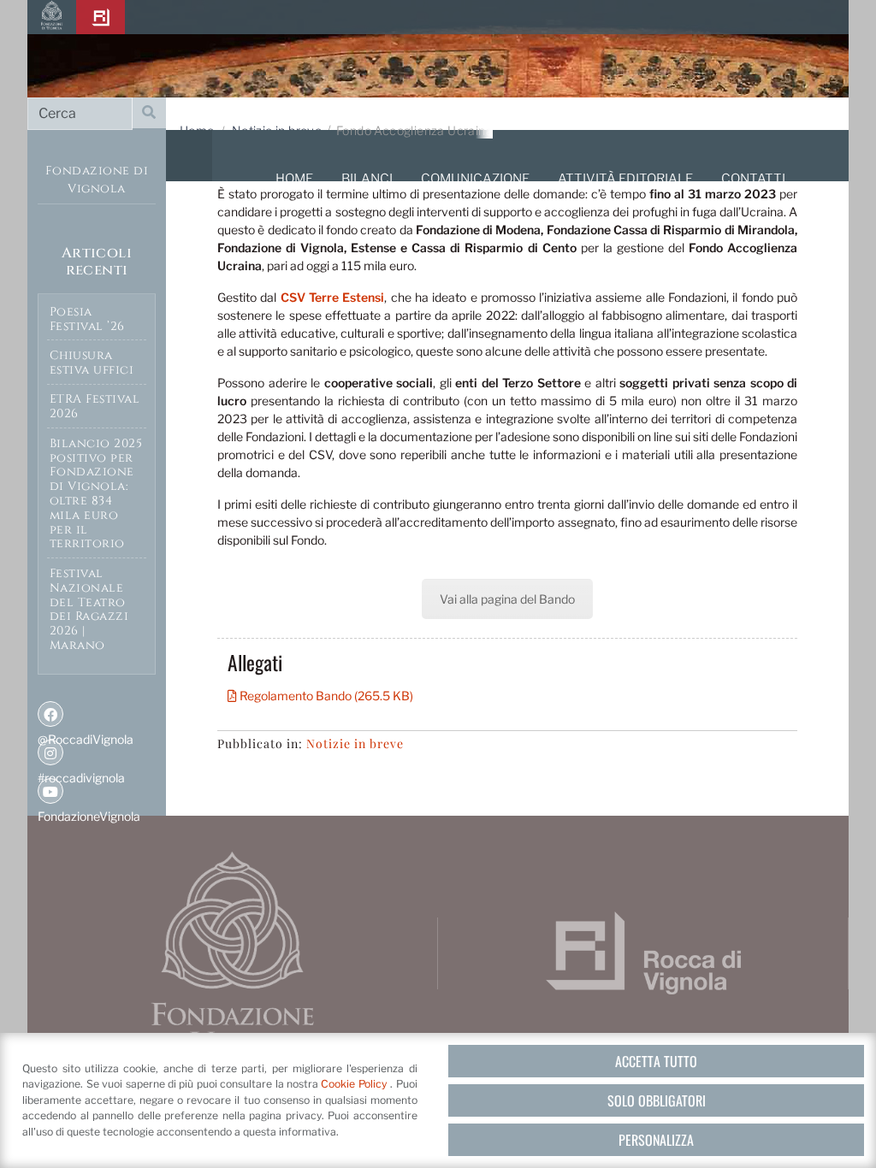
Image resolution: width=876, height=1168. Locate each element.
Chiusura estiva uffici (92, 362)
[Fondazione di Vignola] (51, 17)
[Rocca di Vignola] (100, 17)
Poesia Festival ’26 (87, 319)
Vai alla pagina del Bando (507, 599)
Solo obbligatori (656, 1100)
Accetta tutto (656, 1061)
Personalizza (656, 1140)
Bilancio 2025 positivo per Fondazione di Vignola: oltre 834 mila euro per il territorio (96, 493)
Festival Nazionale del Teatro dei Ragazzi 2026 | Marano (89, 609)
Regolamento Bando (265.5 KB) (325, 695)
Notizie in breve (355, 743)
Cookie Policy (355, 1083)
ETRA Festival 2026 (95, 406)
